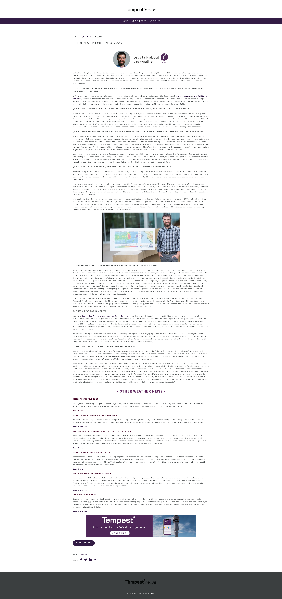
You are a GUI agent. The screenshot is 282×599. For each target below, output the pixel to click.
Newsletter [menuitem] (139, 21)
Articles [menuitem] (155, 21)
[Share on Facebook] (81, 560)
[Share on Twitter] (85, 560)
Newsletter (85, 554)
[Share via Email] (95, 559)
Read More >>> (80, 411)
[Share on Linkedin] (90, 560)
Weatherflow (88, 37)
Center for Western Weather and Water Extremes (106, 316)
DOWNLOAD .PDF (84, 543)
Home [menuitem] (125, 21)
